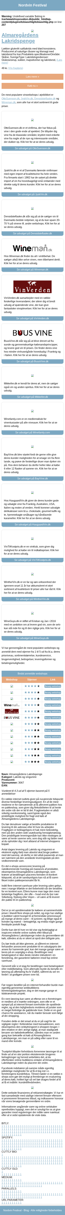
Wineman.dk (9, 102)
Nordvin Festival (32, 5)
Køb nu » (32, 85)
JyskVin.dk (27, 98)
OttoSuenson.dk (11, 98)
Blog (26, 1210)
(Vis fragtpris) (15, 68)
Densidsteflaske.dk (45, 98)
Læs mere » (32, 76)
